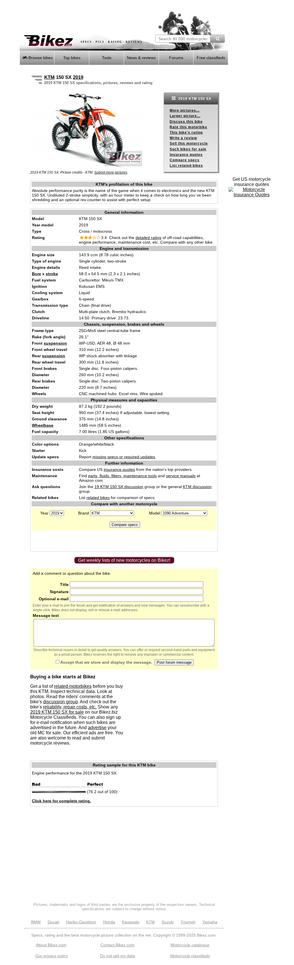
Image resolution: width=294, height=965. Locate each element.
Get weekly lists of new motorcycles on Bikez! (124, 560)
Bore (36, 273)
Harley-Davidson (81, 922)
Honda (109, 922)
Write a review (183, 138)
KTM (49, 77)
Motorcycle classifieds (190, 956)
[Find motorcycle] (217, 39)
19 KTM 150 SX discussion (118, 486)
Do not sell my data (117, 956)
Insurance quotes (186, 155)
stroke (52, 273)
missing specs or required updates (123, 457)
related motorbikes (73, 686)
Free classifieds (211, 57)
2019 (78, 77)
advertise (97, 727)
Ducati (53, 922)
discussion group (60, 701)
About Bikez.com (51, 945)
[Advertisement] (87, 17)
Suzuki (168, 922)
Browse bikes (40, 57)
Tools (106, 57)
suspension (55, 343)
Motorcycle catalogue (190, 945)
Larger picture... (185, 116)
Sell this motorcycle (189, 143)
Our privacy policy (51, 956)
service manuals (181, 475)
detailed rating (148, 237)
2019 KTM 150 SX (194, 99)
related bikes (98, 497)
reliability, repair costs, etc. (69, 706)
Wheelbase (42, 425)
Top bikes (71, 57)
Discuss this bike (186, 122)
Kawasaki (130, 922)
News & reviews (141, 57)
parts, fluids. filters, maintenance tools (122, 475)
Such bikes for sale (188, 149)
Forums (176, 57)
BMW (36, 922)
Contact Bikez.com (117, 945)
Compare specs (185, 160)
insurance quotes (119, 469)
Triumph (188, 922)
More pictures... (185, 110)
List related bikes (186, 166)
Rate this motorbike (188, 127)
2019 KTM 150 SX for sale (57, 712)
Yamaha (209, 922)
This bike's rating (186, 133)
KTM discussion (197, 486)
